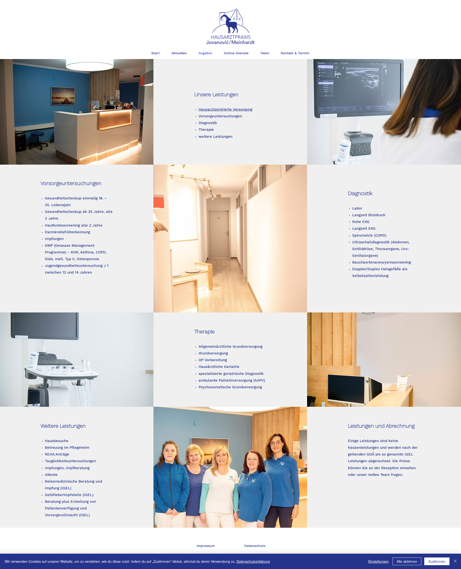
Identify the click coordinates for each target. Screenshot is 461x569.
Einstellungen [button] (378, 561)
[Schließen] (455, 561)
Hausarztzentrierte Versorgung (225, 109)
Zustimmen (436, 561)
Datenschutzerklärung (253, 561)
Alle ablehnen (407, 561)
